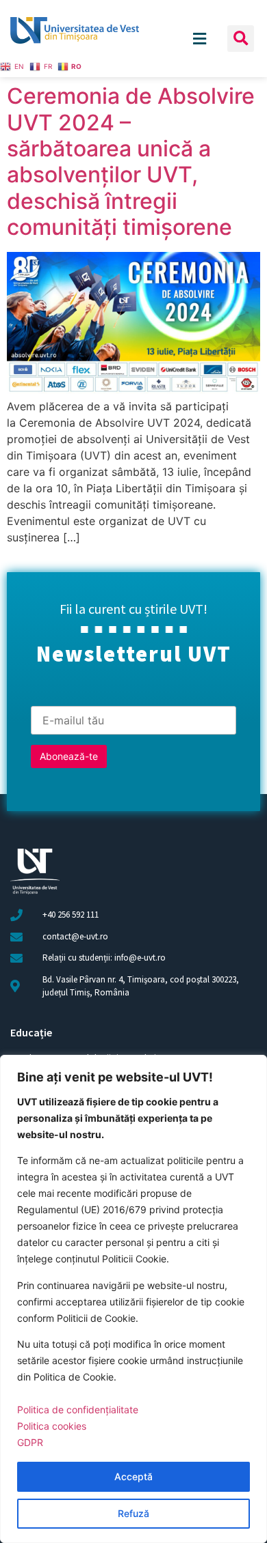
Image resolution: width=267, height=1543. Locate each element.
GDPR (30, 1442)
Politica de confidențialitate (77, 1409)
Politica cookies (51, 1426)
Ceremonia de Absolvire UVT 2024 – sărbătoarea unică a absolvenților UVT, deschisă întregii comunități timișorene (131, 161)
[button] (240, 38)
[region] (133, 1299)
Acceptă (133, 1476)
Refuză (133, 1513)
